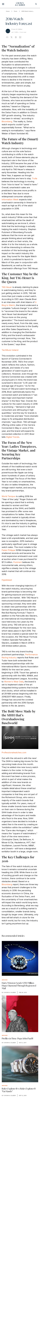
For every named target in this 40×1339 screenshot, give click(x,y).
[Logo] (20, 4)
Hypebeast (7, 580)
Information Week (10, 199)
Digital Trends (12, 437)
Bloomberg (7, 121)
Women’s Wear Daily (14, 681)
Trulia (34, 178)
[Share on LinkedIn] (20, 37)
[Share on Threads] (15, 37)
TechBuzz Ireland (10, 350)
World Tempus (9, 496)
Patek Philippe (8, 550)
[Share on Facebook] (7, 37)
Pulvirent (17, 562)
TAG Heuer (7, 287)
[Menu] (3, 4)
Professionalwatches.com (14, 752)
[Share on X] (11, 37)
